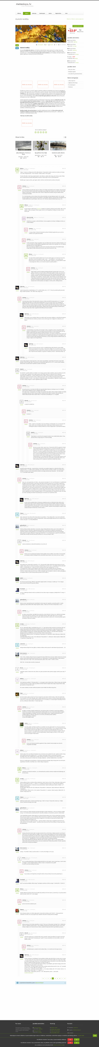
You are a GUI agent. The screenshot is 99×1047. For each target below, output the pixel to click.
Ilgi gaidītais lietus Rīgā (41, 152)
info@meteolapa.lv (77, 1030)
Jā (76, 1039)
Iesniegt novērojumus (78, 26)
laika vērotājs (30, 217)
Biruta (21, 667)
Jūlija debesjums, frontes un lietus (23, 153)
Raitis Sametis (23, 653)
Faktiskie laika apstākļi (55, 1029)
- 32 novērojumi (41, 217)
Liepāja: (71, 56)
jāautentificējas (39, 982)
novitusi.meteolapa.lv (28, 972)
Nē (70, 1039)
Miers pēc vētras (72, 40)
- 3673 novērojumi (30, 286)
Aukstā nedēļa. (25, 47)
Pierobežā (22, 588)
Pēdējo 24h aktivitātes (55, 1031)
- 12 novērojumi (29, 369)
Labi (95, 1035)
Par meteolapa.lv (71, 85)
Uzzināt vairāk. (80, 1035)
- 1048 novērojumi (31, 588)
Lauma (26, 723)
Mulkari (22, 678)
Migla (55, 155)
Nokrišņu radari (54, 1027)
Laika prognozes (80, 19)
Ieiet (66, 13)
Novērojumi (42, 13)
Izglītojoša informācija (72, 82)
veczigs (22, 624)
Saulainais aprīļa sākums (58, 152)
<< (43, 978)
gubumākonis (38, 155)
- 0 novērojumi (32, 168)
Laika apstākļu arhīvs (55, 1032)
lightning (22, 286)
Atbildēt (17, 172)
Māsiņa (21, 168)
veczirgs (74, 46)
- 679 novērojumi (32, 513)
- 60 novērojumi (34, 400)
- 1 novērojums (32, 653)
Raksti (26, 13)
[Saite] (23, 145)
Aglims (21, 578)
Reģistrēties (58, 13)
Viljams (22, 513)
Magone (22, 909)
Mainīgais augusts (72, 71)
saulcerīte (22, 643)
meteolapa (20, 156)
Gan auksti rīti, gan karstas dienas (75, 73)
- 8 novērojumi (31, 693)
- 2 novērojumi (30, 643)
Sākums (19, 13)
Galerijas (34, 13)
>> (64, 978)
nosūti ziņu (75, 1027)
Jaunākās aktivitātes (73, 38)
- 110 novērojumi (31, 667)
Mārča (76, 58)
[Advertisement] (61, 6)
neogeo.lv (39, 208)
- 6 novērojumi (33, 678)
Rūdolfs (22, 369)
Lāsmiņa (51, 44)
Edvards (26, 400)
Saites (50, 13)
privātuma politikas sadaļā (58, 1045)
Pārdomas (70, 87)
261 (47, 44)
